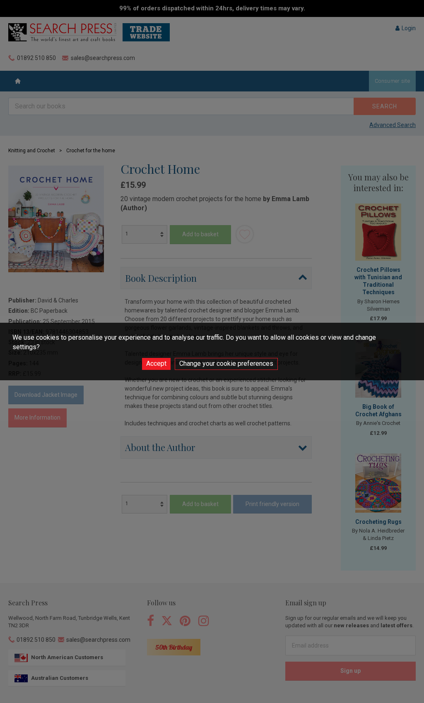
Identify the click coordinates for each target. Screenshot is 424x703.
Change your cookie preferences (226, 363)
